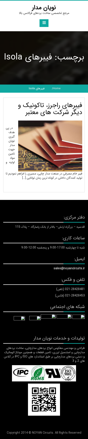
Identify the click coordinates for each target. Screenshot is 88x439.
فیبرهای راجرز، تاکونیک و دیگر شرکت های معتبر (50, 109)
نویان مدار (44, 7)
